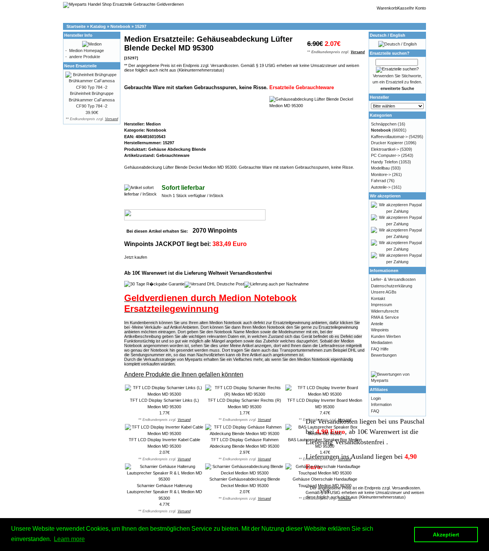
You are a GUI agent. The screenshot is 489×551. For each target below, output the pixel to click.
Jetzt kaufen (135, 257)
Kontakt (378, 298)
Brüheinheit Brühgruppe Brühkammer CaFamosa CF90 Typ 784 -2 (92, 99)
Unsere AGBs (384, 292)
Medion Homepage (86, 50)
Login (376, 398)
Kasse (403, 8)
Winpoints (380, 330)
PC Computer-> (385, 155)
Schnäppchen (384, 124)
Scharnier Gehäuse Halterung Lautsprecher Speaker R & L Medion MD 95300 (164, 491)
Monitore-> (381, 174)
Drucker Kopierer (387, 142)
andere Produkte (84, 56)
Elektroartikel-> (385, 149)
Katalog (98, 26)
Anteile (377, 323)
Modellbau (380, 168)
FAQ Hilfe (380, 349)
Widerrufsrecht (384, 311)
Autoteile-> (380, 187)
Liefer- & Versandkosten (393, 279)
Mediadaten (381, 342)
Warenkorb (387, 8)
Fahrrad (378, 180)
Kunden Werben (386, 336)
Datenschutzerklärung (391, 286)
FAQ (375, 411)
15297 (140, 26)
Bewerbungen (384, 355)
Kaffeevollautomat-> (389, 136)
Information (381, 404)
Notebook (120, 26)
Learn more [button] (69, 539)
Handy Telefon (384, 162)
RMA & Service (385, 317)
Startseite (76, 26)
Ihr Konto (417, 8)
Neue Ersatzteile (80, 66)
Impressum (381, 304)
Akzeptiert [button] (446, 534)
